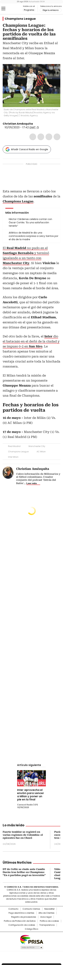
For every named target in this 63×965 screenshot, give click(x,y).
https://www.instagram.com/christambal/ (39, 123)
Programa (29, 10)
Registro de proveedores (23, 917)
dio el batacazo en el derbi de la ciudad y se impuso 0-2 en (31, 341)
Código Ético (31, 929)
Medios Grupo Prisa (32, 947)
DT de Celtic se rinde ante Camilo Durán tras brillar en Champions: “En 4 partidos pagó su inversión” (24, 872)
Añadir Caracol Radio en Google (29, 149)
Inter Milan (13, 456)
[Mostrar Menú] (3, 8)
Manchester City (37, 446)
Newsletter (49, 909)
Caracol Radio (17, 9)
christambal (35, 123)
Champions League (20, 19)
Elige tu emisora (50, 10)
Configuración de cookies (21, 925)
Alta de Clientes (46, 913)
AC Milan (41, 451)
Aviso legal (46, 917)
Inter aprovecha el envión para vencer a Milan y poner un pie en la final (30, 794)
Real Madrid (14, 446)
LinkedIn (49, 136)
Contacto (13, 909)
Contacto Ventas (31, 909)
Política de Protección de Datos (20, 921)
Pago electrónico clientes (21, 913)
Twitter (40, 136)
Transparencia (47, 925)
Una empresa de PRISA (31, 939)
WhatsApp (57, 136)
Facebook (32, 136)
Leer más (31, 483)
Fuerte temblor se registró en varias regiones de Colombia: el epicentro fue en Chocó (23, 835)
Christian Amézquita (18, 124)
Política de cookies (49, 921)
